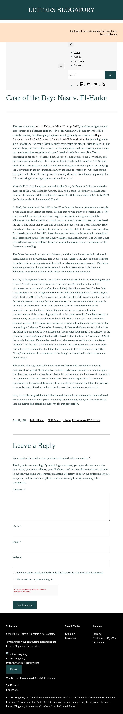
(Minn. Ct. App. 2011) (57, 126)
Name (17, 526)
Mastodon (70, 638)
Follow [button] (14, 669)
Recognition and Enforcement (86, 420)
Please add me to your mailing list (35, 579)
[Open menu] (61, 66)
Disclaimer (99, 642)
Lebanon (67, 420)
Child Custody (54, 420)
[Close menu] (71, 44)
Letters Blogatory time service (22, 646)
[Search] (110, 75)
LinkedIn (70, 633)
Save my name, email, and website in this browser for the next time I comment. (60, 572)
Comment (19, 489)
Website (17, 557)
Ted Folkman (37, 420)
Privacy (97, 633)
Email (17, 541)
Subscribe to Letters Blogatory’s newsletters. (30, 633)
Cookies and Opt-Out (104, 638)
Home (77, 52)
